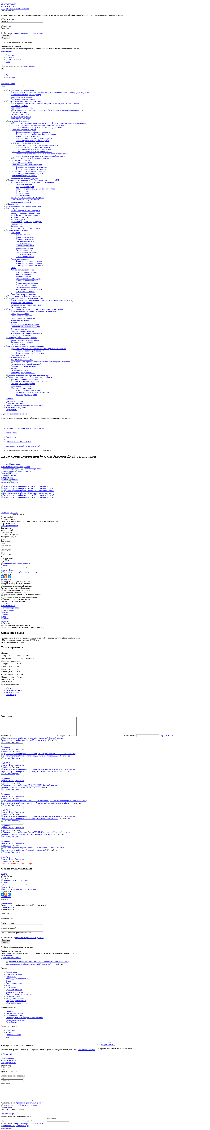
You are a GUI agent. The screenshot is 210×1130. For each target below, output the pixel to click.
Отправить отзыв (166, 735)
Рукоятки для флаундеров (26, 395)
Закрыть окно (6, 51)
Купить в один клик (28, 1105)
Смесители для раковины (26, 252)
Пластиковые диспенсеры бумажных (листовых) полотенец (40, 125)
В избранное (6, 751)
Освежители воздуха (14, 992)
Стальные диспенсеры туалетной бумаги (32, 141)
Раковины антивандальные (27, 283)
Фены (8, 981)
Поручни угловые (23, 193)
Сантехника (11, 987)
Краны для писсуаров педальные (29, 263)
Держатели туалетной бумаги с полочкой (33, 132)
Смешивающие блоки (25, 257)
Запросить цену (22, 1126)
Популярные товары (14, 401)
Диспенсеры (11, 977)
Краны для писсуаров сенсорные (29, 265)
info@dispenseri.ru (8, 9)
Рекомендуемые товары (15, 403)
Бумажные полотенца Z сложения (30, 353)
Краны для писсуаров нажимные (29, 261)
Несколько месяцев (14, 690)
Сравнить (14, 513)
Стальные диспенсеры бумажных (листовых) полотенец (39, 127)
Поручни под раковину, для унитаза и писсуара (35, 189)
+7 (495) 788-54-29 (8, 4)
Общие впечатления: (67, 735)
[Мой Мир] (9, 576)
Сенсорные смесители (25, 241)
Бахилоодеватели (13, 996)
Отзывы (4, 475)
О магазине (10, 55)
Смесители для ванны (25, 246)
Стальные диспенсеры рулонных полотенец (34, 149)
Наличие (4, 473)
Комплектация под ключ (16, 407)
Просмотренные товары (11, 958)
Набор (3, 478)
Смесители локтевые (24, 254)
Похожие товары (8, 471)
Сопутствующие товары (11, 469)
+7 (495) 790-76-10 (8, 6)
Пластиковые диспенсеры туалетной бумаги (34, 138)
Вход (8, 75)
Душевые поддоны (23, 276)
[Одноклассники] (5, 576)
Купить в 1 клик (7, 570)
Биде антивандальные (25, 274)
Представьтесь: (129, 735)
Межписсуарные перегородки (28, 279)
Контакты (10, 57)
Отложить (5, 513)
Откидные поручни (24, 184)
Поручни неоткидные (25, 187)
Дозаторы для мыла (14, 974)
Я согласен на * (23, 1103)
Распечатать (6, 579)
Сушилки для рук (13, 972)
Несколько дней (12, 692)
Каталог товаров (8, 84)
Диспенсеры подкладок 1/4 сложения (31, 169)
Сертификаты (11, 410)
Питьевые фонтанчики (25, 292)
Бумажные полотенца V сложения (30, 351)
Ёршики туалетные (14, 990)
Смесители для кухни (25, 250)
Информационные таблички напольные (32, 392)
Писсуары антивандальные (27, 281)
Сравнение (19, 749)
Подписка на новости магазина (14, 414)
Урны (8, 985)
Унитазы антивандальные (26, 287)
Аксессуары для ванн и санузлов (19, 994)
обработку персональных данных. (29, 33)
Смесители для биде (24, 244)
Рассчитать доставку (28, 572)
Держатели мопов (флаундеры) (28, 390)
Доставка (5, 480)
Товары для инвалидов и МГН (18, 979)
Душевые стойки (23, 235)
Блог (8, 62)
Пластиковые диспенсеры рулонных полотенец (35, 147)
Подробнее (5, 747)
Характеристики (8, 467)
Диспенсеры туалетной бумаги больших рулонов (36, 134)
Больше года (11, 695)
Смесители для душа (24, 248)
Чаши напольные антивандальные (30, 289)
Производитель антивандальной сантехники (24, 405)
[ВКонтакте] (2, 576)
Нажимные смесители (25, 237)
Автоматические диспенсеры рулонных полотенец (37, 145)
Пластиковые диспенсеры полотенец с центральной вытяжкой (42, 154)
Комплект (5, 482)
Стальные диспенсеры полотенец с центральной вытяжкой (40, 156)
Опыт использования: (10, 684)
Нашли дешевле (7, 907)
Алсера (4, 874)
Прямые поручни (23, 195)
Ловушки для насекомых (16, 1001)
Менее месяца (11, 688)
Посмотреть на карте (86, 1050)
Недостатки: (6, 735)
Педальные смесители (25, 239)
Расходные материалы (15, 998)
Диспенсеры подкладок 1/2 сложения (31, 167)
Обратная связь (7, 1058)
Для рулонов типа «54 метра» (28, 136)
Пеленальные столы (14, 983)
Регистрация (11, 77)
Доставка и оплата (13, 59)
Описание (5, 464)
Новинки (9, 399)
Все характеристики (9, 526)
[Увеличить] (24, 486)
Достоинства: (6, 716)
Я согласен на (23, 33)
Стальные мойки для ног (26, 285)
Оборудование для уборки (17, 1003)
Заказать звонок (22, 9)
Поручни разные (22, 191)
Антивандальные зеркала (26, 272)
